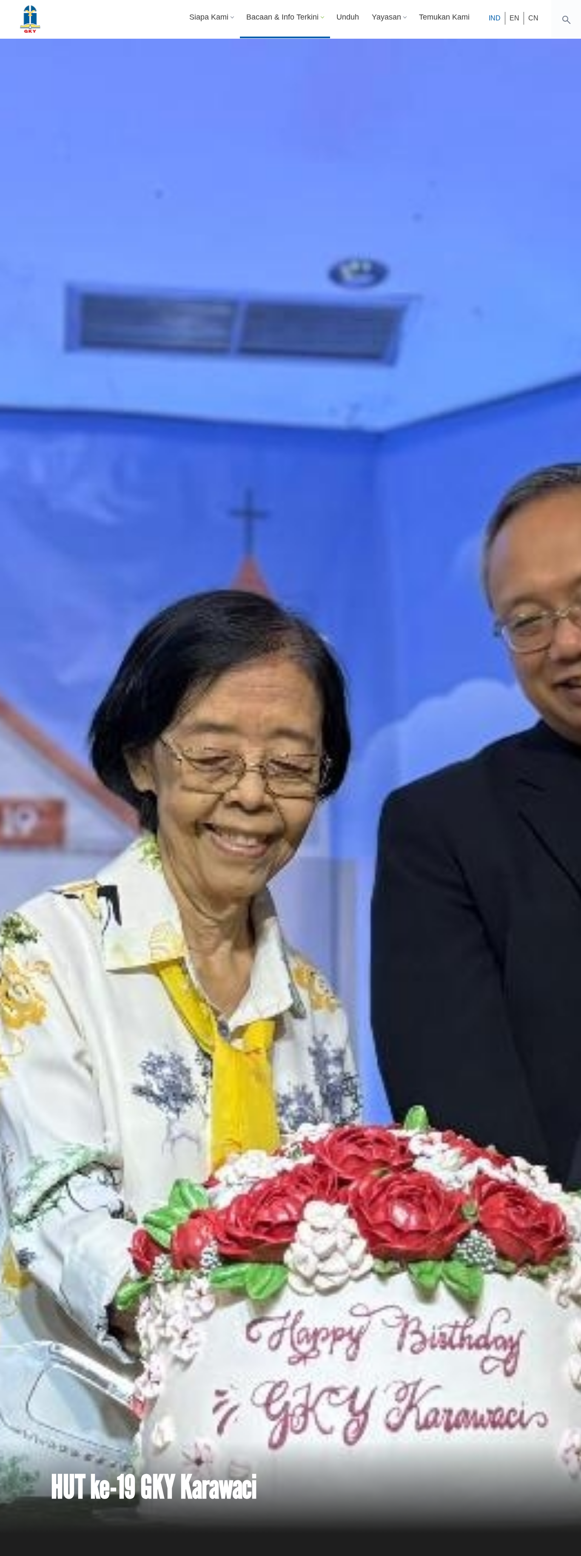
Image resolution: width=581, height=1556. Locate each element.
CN (533, 18)
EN (514, 18)
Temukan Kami (444, 17)
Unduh (347, 17)
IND (495, 18)
